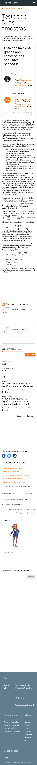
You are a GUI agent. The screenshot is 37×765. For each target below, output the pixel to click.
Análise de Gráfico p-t (11, 472)
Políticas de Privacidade (23, 688)
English (27, 725)
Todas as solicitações (11, 725)
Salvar (20, 416)
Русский (28, 737)
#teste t (15, 494)
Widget (31, 416)
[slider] (12, 351)
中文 (26, 741)
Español (27, 728)
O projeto (7, 685)
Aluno (20, 494)
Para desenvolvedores (12, 731)
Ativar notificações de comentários (17, 570)
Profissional (10, 8)
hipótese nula (6, 499)
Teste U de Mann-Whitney (13, 468)
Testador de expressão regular (14, 482)
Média (13, 499)
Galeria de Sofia (9, 728)
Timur (20, 513)
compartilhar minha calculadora (16, 451)
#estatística (8, 494)
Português (28, 734)
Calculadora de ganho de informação (16, 475)
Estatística (20, 8)
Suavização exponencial (12, 479)
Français (28, 731)
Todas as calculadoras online (25, 705)
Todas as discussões (11, 722)
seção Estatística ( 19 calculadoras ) (17, 486)
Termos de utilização (22, 685)
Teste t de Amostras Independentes (12, 504)
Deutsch (27, 722)
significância (19, 499)
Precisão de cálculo (8, 348)
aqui (19, 270)
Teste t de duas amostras (23, 85)
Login (6, 758)
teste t (26, 499)
